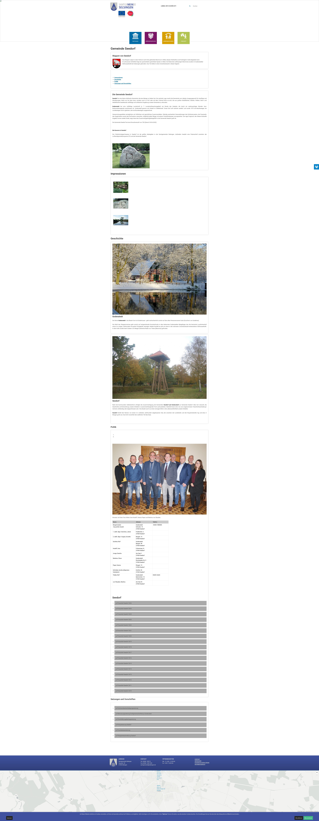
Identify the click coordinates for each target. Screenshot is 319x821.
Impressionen (118, 77)
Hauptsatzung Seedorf (124, 724)
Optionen (9, 818)
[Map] (159, 791)
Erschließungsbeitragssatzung (127, 719)
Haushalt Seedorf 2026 (125, 603)
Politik (116, 81)
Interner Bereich (200, 764)
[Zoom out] (317, 775)
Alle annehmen (308, 818)
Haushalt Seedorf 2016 (125, 658)
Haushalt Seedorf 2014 (125, 669)
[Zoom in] (317, 772)
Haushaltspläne (119, 437)
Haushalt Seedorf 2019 (125, 641)
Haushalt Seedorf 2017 (125, 652)
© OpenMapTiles (301, 811)
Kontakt (197, 759)
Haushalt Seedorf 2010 (125, 691)
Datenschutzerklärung (202, 762)
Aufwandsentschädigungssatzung (128, 708)
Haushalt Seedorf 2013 (125, 674)
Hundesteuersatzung (124, 730)
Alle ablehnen (298, 818)
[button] (2, 20)
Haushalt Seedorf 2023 (125, 619)
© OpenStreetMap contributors (312, 811)
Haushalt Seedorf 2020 (125, 636)
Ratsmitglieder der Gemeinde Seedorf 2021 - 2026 (128, 435)
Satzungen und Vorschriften (122, 83)
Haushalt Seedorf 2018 (125, 647)
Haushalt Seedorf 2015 (125, 663)
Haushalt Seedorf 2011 (125, 685)
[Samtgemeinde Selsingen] (124, 6)
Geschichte (117, 79)
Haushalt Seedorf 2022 (125, 625)
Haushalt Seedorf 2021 (125, 630)
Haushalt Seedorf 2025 (125, 608)
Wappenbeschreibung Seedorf (127, 735)
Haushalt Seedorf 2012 (125, 680)
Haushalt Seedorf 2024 (125, 614)
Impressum (198, 761)
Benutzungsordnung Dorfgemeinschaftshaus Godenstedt (135, 713)
